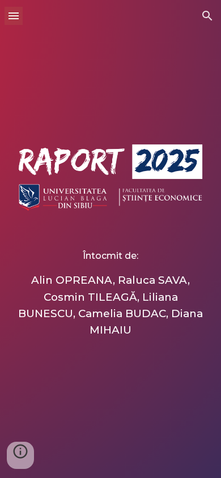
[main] (110, 278)
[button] (13, 15)
